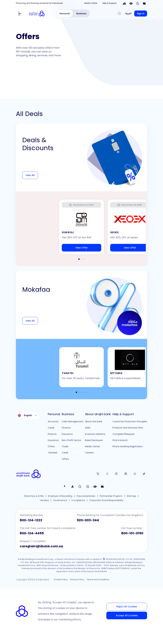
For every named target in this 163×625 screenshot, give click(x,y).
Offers (51, 446)
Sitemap (131, 496)
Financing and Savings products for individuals (39, 3)
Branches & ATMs (34, 496)
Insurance (53, 440)
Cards (51, 427)
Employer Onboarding (60, 496)
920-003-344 (88, 520)
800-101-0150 (132, 533)
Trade (65, 446)
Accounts (53, 421)
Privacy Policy (77, 579)
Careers (89, 452)
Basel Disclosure (94, 440)
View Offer (81, 247)
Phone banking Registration (128, 446)
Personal (65, 13)
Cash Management (72, 421)
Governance (60, 500)
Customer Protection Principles (130, 421)
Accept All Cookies (127, 615)
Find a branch (120, 440)
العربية (128, 13)
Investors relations (95, 434)
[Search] (119, 13)
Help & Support (109, 3)
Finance (52, 434)
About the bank (93, 421)
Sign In (140, 13)
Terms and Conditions (98, 579)
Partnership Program (111, 496)
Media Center (90, 3)
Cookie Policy (60, 579)
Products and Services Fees (128, 427)
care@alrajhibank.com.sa (41, 546)
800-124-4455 (32, 533)
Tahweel (52, 452)
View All (30, 175)
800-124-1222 (31, 520)
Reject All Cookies (126, 606)
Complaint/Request (124, 434)
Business (81, 13)
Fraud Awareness (86, 496)
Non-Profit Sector (71, 440)
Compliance (78, 500)
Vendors (44, 500)
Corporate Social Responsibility (106, 500)
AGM (87, 427)
